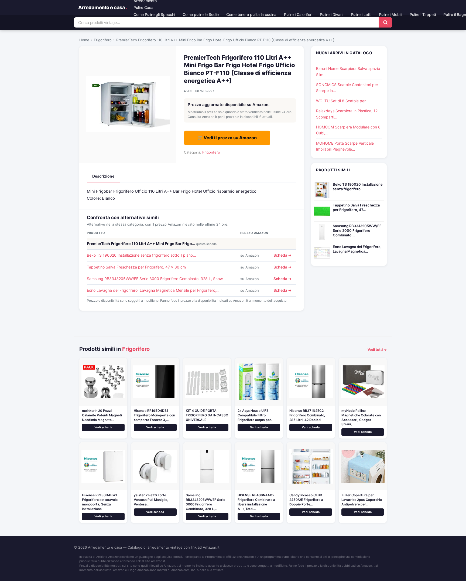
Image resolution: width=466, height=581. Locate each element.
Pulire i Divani (331, 14)
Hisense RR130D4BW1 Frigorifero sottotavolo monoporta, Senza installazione (100, 502)
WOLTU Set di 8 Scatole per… (342, 100)
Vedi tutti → (377, 349)
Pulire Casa (143, 7)
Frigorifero (103, 40)
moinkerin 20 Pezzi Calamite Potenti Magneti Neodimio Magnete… (102, 415)
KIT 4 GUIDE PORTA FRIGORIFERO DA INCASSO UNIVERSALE (207, 415)
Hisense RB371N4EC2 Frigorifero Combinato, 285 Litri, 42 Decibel (307, 415)
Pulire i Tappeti (423, 14)
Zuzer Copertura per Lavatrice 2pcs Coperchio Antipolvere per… (361, 499)
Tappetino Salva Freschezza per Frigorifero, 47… (356, 207)
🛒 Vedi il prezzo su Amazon (227, 137)
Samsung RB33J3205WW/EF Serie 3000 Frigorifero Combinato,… (357, 230)
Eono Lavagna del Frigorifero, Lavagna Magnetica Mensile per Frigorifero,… (153, 290)
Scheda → (282, 255)
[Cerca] (385, 22)
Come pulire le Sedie (201, 14)
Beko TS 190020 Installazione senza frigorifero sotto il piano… (141, 255)
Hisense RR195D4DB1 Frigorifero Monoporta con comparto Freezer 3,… (154, 415)
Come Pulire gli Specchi (154, 14)
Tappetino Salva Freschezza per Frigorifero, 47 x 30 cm (136, 267)
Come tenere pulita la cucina (251, 14)
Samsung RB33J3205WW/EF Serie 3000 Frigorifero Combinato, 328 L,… (205, 502)
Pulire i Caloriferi (298, 14)
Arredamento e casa (102, 7)
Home (84, 40)
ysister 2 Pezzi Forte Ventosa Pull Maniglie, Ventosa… (151, 499)
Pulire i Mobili (390, 14)
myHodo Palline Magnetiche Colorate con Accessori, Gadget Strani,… (361, 417)
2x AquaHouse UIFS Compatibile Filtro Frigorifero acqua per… (255, 415)
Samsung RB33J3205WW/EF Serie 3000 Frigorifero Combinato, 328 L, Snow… (156, 278)
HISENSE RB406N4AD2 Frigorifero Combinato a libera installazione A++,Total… (256, 502)
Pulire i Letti (361, 14)
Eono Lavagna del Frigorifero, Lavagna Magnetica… (357, 248)
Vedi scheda (103, 427)
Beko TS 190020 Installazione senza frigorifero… (358, 186)
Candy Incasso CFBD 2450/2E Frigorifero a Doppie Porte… (306, 499)
